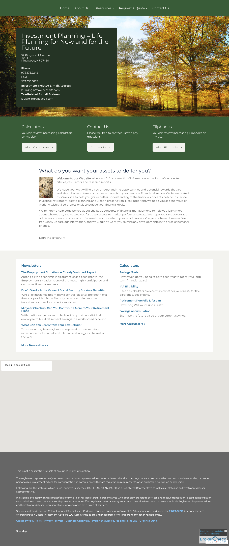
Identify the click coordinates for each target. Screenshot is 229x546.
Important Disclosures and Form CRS (114, 520)
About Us (81, 8)
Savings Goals (129, 272)
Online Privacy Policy (29, 520)
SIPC (180, 511)
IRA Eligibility (129, 286)
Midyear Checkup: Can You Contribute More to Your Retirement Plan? (65, 309)
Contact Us (160, 8)
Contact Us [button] (99, 147)
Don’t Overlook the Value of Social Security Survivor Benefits (62, 290)
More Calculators (132, 323)
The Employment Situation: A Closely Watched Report (58, 272)
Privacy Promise (54, 520)
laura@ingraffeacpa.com (37, 98)
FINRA (172, 511)
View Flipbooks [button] (167, 147)
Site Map (21, 531)
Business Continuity (78, 520)
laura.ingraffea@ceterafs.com (40, 90)
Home (64, 8)
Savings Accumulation (135, 311)
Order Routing (148, 520)
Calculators (129, 266)
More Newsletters (34, 345)
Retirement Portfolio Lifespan (140, 300)
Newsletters (31, 266)
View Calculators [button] (37, 147)
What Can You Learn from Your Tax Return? (51, 325)
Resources (103, 8)
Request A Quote (132, 8)
